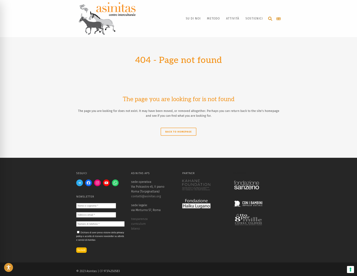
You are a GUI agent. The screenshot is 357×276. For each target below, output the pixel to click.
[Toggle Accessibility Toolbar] (8, 267)
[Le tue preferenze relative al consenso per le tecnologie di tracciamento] (350, 269)
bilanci (135, 228)
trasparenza (139, 219)
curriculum (138, 224)
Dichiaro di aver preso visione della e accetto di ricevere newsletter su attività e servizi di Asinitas (100, 236)
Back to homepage (178, 131)
